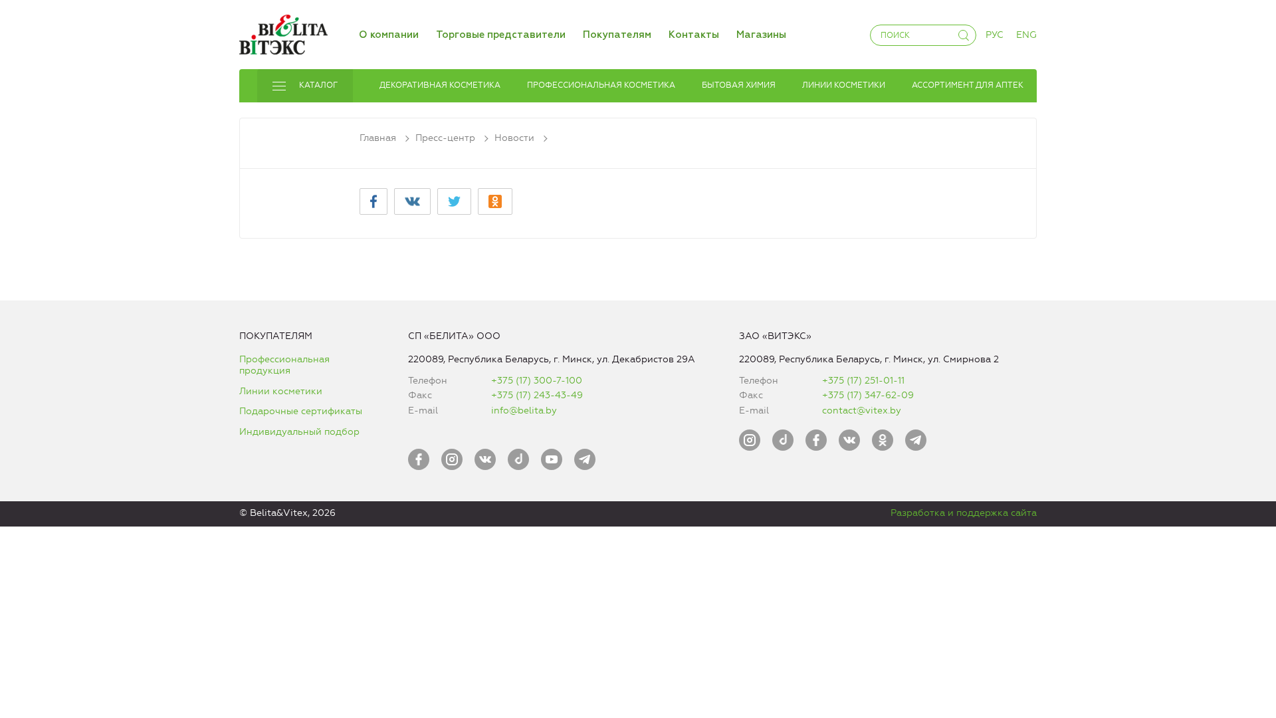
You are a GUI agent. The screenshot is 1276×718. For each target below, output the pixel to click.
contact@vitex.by (861, 410)
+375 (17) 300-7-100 (536, 380)
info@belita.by (524, 410)
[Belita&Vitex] (283, 32)
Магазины (761, 35)
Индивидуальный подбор (299, 431)
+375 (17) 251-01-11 (863, 380)
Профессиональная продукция (284, 365)
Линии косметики (280, 391)
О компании (389, 35)
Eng (1026, 35)
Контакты (694, 35)
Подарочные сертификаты (300, 411)
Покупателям (617, 35)
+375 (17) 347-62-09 (868, 395)
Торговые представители (501, 35)
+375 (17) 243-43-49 (537, 395)
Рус (995, 35)
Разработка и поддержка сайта (964, 513)
